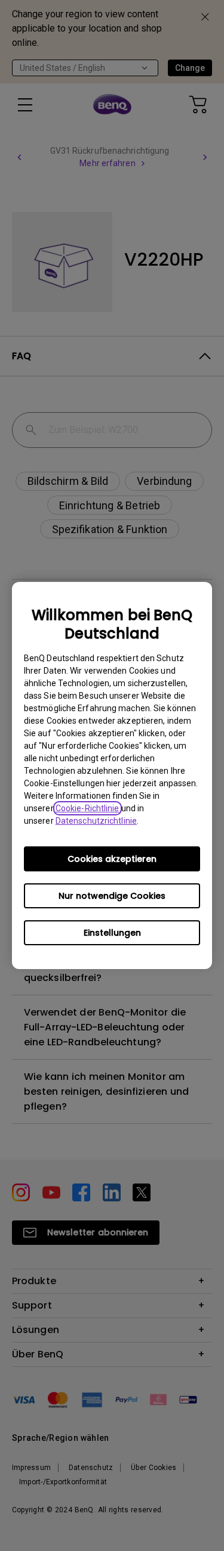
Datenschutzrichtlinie (96, 821)
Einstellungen (112, 933)
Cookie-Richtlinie (87, 808)
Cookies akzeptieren (112, 859)
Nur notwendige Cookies (112, 896)
